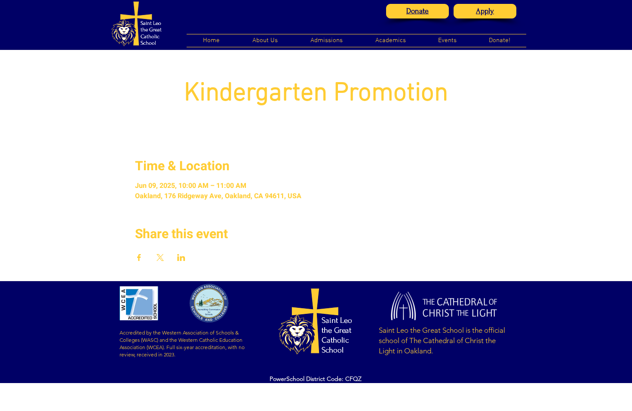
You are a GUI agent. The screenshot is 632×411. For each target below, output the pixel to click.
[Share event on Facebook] (139, 257)
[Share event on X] (160, 257)
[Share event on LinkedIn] (181, 257)
